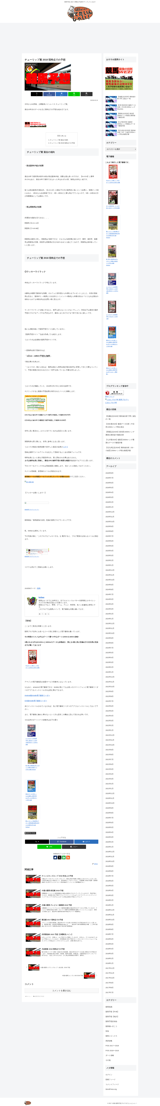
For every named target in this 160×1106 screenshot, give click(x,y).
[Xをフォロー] (42, 614)
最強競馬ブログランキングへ (32, 509)
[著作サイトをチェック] (39, 614)
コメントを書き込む (61, 990)
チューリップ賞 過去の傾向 (59, 140)
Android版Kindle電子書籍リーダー (37, 695)
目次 (59, 136)
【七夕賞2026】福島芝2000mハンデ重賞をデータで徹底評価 (120, 441)
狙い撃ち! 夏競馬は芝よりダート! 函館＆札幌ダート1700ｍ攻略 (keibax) (32, 767)
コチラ (65, 447)
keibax (41, 597)
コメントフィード (112, 1084)
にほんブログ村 (111, 403)
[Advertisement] (80, 38)
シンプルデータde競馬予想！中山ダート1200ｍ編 (112, 316)
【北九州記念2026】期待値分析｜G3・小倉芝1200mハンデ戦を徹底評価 (120, 449)
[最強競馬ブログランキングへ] (37, 505)
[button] (86, 94)
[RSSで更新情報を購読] (48, 614)
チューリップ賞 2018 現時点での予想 (62, 143)
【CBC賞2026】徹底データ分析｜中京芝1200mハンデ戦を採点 (120, 425)
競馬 (38, 588)
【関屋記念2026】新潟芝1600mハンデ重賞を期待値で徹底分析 (120, 433)
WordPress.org (111, 1089)
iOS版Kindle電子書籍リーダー (36, 701)
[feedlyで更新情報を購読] (45, 614)
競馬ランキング (109, 396)
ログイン (109, 1075)
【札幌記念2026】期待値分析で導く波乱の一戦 (121, 417)
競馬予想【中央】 (31, 833)
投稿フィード (111, 1079)
